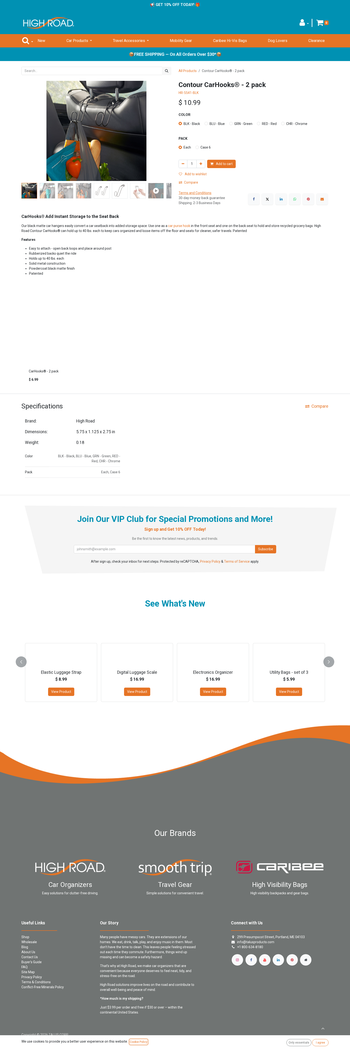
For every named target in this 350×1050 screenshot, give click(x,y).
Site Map (28, 972)
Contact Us (29, 957)
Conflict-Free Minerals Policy (42, 987)
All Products (188, 71)
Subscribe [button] (265, 549)
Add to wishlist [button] (195, 174)
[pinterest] (292, 960)
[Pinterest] (308, 199)
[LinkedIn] (281, 199)
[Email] (322, 199)
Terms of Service (237, 561)
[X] (267, 199)
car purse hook (179, 226)
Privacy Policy (210, 561)
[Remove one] (183, 164)
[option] (175, 339)
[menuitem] (41, 40)
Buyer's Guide (31, 962)
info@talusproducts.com (255, 942)
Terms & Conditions (36, 982)
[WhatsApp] (294, 199)
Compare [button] (191, 182)
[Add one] (200, 164)
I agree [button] (320, 1042)
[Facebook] (254, 199)
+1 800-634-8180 (250, 947)
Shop (25, 937)
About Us (28, 952)
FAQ (24, 967)
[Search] (166, 71)
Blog (24, 947)
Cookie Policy (138, 1042)
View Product (61, 692)
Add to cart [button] (224, 164)
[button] (304, 24)
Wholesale (29, 942)
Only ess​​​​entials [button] (299, 1042)
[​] (237, 960)
